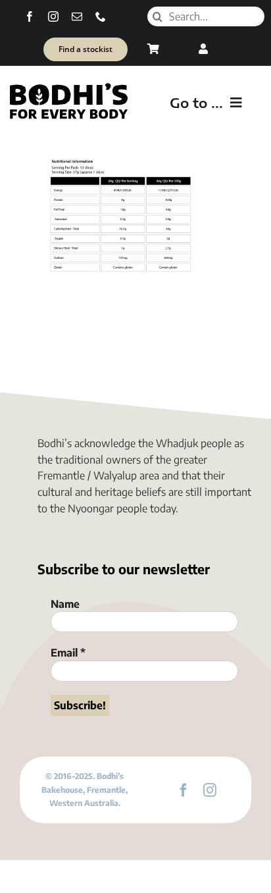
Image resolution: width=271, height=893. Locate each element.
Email (68, 652)
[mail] (77, 16)
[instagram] (53, 16)
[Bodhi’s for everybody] (68, 86)
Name (65, 603)
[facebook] (29, 16)
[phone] (100, 16)
